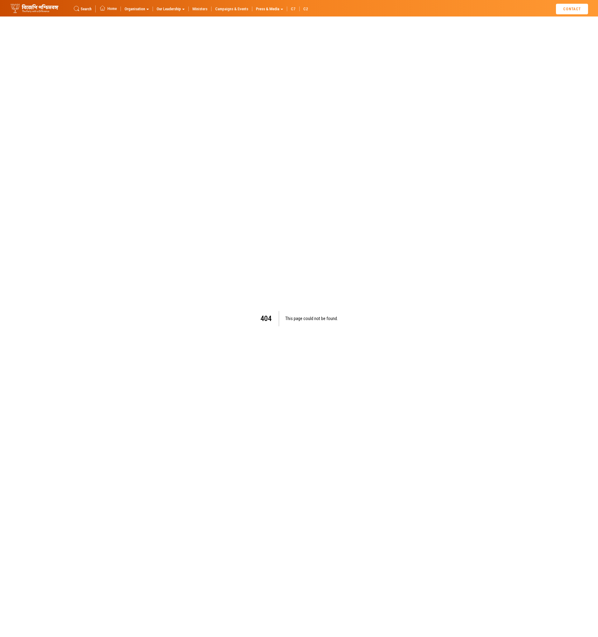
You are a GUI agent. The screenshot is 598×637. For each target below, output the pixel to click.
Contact (572, 9)
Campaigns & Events (231, 9)
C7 (293, 9)
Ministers (199, 9)
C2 (305, 9)
